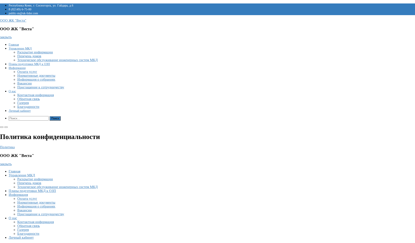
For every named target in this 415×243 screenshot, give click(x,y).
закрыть (6, 37)
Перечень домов (29, 56)
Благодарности (28, 107)
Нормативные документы (36, 75)
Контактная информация (35, 95)
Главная (14, 44)
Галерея (23, 103)
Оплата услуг (27, 72)
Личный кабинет (20, 110)
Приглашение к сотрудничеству (40, 87)
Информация (17, 68)
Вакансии (24, 83)
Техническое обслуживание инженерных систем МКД (57, 60)
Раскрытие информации (35, 52)
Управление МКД (20, 48)
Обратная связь (28, 99)
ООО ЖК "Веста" (13, 20)
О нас (12, 91)
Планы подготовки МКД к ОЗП (29, 64)
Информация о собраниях (36, 79)
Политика (7, 147)
